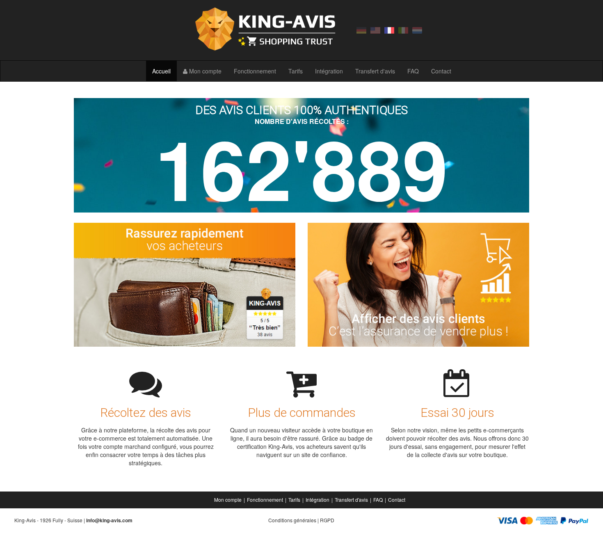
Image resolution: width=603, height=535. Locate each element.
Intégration (329, 71)
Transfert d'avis (375, 71)
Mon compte (204, 71)
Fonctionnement (255, 71)
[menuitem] (228, 500)
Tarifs (295, 71)
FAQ (413, 71)
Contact (441, 71)
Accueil (161, 71)
